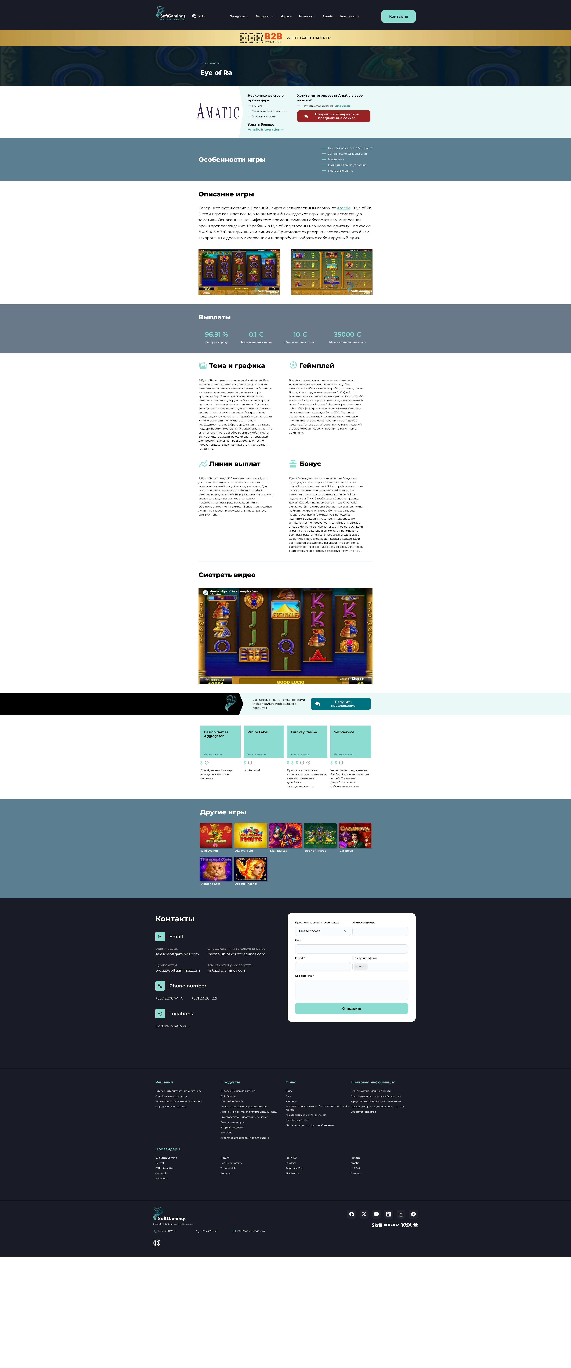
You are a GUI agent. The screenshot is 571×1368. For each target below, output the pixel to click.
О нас (289, 1091)
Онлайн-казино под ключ (171, 1096)
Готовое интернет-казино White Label (178, 1091)
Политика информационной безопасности (377, 1106)
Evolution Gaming (166, 1157)
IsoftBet (355, 1168)
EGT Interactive (164, 1168)
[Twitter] (364, 1214)
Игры (204, 63)
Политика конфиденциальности (371, 1091)
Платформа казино (297, 1120)
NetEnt (225, 1157)
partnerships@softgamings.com (236, 954)
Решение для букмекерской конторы (244, 1106)
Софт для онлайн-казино (170, 1106)
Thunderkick (228, 1168)
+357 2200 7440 (169, 998)
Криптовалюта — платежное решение (244, 1117)
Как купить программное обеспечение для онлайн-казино (318, 1108)
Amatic (215, 63)
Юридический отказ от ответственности (376, 1101)
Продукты (237, 16)
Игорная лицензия (232, 1127)
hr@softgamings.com (227, 970)
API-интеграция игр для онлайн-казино (310, 1125)
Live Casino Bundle (232, 1101)
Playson (355, 1157)
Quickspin (161, 1173)
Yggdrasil (291, 1163)
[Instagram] (401, 1214)
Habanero (161, 1178)
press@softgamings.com (177, 970)
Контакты (398, 16)
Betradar (226, 1173)
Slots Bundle (228, 1096)
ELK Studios (293, 1173)
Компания (348, 16)
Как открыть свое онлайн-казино (306, 1115)
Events (328, 16)
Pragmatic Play (294, 1168)
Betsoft (159, 1163)
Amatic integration (264, 129)
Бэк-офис (226, 1132)
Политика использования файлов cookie (376, 1096)
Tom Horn (356, 1173)
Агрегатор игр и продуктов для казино (245, 1137)
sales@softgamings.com (177, 954)
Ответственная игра (363, 1111)
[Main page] (172, 13)
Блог (288, 1096)
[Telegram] (413, 1214)
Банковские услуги (232, 1122)
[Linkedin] (388, 1214)
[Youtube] (376, 1214)
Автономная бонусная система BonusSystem (249, 1111)
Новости (305, 16)
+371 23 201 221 (204, 998)
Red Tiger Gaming (231, 1163)
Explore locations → (172, 1026)
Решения (263, 16)
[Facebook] (351, 1214)
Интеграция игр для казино (238, 1091)
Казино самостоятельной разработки (178, 1101)
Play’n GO (291, 1157)
